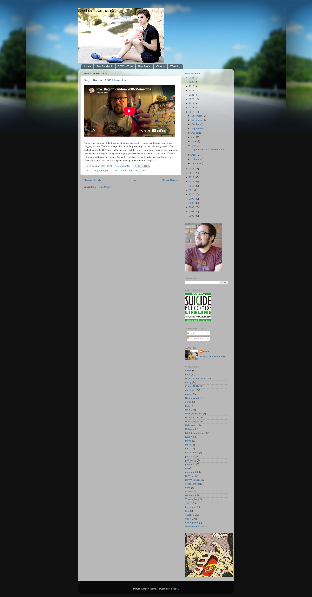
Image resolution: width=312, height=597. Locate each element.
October (195, 124)
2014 (192, 177)
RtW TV (189, 476)
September (197, 128)
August (195, 133)
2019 (192, 103)
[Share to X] (142, 166)
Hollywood (190, 429)
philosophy (190, 460)
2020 (192, 99)
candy (95, 170)
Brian (206, 351)
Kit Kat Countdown (194, 433)
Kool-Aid (189, 437)
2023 (192, 86)
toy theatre (190, 507)
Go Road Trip (192, 417)
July (193, 137)
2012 (192, 186)
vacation (189, 515)
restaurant (120, 170)
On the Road (191, 452)
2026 (192, 77)
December (197, 116)
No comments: (122, 166)
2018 (192, 107)
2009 (192, 199)
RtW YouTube (125, 66)
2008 (192, 203)
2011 (191, 190)
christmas (190, 390)
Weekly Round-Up (194, 526)
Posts (192, 333)
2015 (192, 173)
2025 (192, 82)
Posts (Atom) (104, 187)
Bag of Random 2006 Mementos (105, 80)
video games (191, 522)
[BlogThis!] (139, 166)
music (188, 445)
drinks (188, 402)
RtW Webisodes (193, 480)
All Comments (196, 338)
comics (188, 394)
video (143, 170)
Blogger (174, 589)
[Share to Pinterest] (148, 166)
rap (187, 468)
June (194, 141)
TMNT (130, 170)
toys (137, 170)
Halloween (190, 425)
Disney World (192, 398)
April (194, 155)
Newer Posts (93, 180)
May (193, 146)
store (187, 487)
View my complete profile (213, 356)
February (196, 159)
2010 (192, 194)
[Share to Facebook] (145, 166)
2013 (192, 181)
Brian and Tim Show (195, 378)
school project (192, 484)
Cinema (160, 66)
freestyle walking (193, 413)
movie (188, 441)
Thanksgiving (192, 499)
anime (188, 370)
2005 (192, 216)
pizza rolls (190, 464)
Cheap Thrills (192, 386)
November (197, 120)
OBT (187, 448)
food (101, 170)
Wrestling (175, 66)
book (187, 374)
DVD (187, 406)
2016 (192, 168)
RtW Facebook (104, 66)
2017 (192, 112)
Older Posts (170, 180)
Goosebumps (192, 421)
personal (109, 170)
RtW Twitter (144, 66)
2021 (192, 95)
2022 (192, 90)
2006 (192, 211)
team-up (189, 495)
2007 (192, 207)
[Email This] (136, 166)
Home (87, 66)
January (195, 163)
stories (188, 491)
